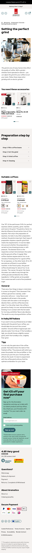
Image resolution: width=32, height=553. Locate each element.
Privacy (3, 532)
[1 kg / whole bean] (3, 205)
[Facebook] (9, 521)
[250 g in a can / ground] (27, 205)
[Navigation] (2, 13)
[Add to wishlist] (14, 94)
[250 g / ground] (23, 205)
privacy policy (18, 425)
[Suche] (6, 13)
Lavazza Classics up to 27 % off (15, 2)
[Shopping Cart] (29, 13)
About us (4, 494)
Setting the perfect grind (9, 24)
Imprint (28, 529)
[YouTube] (2, 521)
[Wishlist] (26, 13)
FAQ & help (5, 473)
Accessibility (11, 532)
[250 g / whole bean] (7, 205)
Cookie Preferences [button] (7, 529)
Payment (4, 479)
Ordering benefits (7, 497)
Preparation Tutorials (17, 22)
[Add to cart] (14, 104)
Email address (7, 417)
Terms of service (20, 529)
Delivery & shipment (8, 476)
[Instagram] (6, 521)
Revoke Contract (21, 532)
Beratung (7, 22)
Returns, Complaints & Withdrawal (13, 482)
